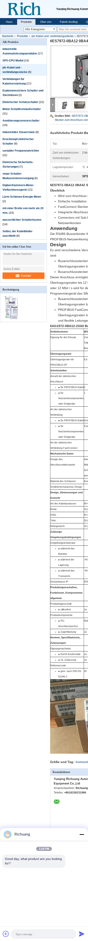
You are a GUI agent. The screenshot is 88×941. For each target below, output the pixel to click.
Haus (9, 21)
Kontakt (26, 275)
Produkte (26, 21)
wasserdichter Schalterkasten (21, 219)
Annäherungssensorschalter (20, 120)
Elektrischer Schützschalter (20, 102)
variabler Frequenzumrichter (20, 150)
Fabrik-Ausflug (69, 21)
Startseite (7, 36)
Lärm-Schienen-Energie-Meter (21, 196)
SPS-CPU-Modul (12, 60)
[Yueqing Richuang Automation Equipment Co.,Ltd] (28, 9)
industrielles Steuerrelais (18, 132)
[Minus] (81, 834)
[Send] (81, 934)
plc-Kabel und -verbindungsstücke (53, 36)
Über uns (45, 21)
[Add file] (6, 934)
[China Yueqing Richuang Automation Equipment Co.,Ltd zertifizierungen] (11, 319)
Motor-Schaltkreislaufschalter (21, 109)
